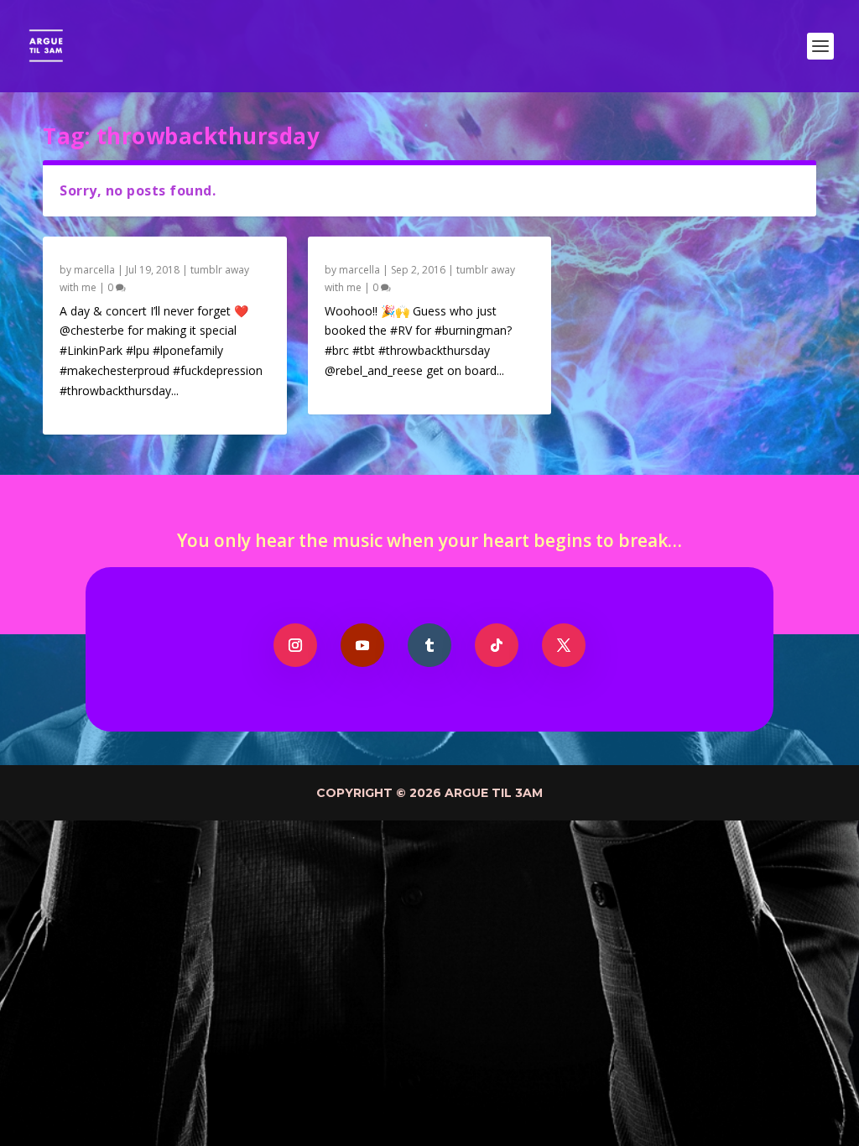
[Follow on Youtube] (362, 645)
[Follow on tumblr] (429, 645)
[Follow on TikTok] (496, 645)
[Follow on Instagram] (295, 645)
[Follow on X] (564, 645)
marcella (94, 270)
